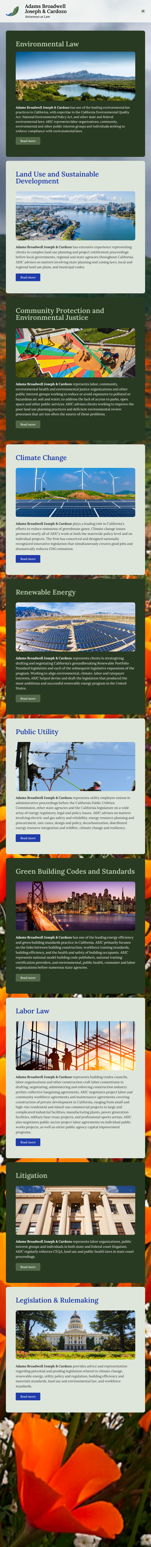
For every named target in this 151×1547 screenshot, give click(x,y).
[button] (143, 11)
